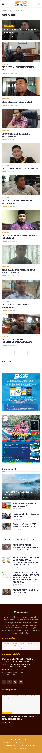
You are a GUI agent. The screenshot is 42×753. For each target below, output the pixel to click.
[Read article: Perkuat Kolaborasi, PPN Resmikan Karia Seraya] (6, 526)
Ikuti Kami (6, 361)
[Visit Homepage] (21, 3)
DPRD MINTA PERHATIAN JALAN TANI (20, 168)
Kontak (4, 740)
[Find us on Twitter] (9, 682)
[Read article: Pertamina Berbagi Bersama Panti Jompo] (6, 516)
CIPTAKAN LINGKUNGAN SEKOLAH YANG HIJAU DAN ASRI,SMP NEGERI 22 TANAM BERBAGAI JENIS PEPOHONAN (26, 577)
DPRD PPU (19, 11)
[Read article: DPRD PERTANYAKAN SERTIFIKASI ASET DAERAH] (21, 185)
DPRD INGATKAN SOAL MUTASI (17, 102)
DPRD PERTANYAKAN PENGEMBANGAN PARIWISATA (17, 340)
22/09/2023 (6, 722)
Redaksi (8, 36)
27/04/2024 (16, 36)
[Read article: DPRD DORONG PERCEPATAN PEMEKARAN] (21, 289)
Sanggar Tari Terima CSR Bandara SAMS (24, 504)
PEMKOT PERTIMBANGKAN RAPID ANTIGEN (26, 591)
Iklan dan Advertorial (18, 740)
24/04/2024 (14, 140)
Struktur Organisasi (28, 745)
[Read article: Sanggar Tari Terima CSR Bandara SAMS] (6, 505)
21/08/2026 (8, 497)
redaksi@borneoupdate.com (12, 669)
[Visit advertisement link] (21, 392)
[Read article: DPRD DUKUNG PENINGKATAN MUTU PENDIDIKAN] (21, 220)
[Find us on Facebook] (4, 682)
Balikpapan (7, 713)
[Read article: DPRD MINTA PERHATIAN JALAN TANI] (21, 153)
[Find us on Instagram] (15, 682)
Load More (21, 353)
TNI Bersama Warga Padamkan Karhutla (18, 493)
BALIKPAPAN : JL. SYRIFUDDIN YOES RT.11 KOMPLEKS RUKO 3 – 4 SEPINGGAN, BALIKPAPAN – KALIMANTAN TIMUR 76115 (18, 661)
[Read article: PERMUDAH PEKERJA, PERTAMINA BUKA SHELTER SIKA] (21, 704)
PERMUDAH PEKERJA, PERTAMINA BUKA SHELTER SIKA (19, 717)
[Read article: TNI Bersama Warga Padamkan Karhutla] (21, 488)
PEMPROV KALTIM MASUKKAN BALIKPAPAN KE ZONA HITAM (25, 547)
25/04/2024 (14, 105)
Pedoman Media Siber (10, 745)
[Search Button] (39, 3)
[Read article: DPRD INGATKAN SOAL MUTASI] (21, 86)
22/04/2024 (14, 276)
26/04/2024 (14, 73)
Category (11, 11)
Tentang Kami (6, 742)
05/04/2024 (14, 345)
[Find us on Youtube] (21, 682)
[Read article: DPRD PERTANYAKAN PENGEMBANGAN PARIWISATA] (21, 324)
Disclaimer (19, 742)
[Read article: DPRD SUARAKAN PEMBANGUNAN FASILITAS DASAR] (21, 254)
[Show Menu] (3, 3)
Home (4, 11)
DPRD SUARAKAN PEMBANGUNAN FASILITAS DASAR (19, 271)
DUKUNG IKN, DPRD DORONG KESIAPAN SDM (16, 135)
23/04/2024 (14, 206)
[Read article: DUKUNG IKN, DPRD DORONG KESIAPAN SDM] (21, 118)
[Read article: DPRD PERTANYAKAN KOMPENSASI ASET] (21, 52)
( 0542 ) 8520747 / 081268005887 (14, 667)
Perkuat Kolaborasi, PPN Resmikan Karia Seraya (24, 525)
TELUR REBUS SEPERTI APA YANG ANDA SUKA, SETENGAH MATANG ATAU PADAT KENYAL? (26, 561)
